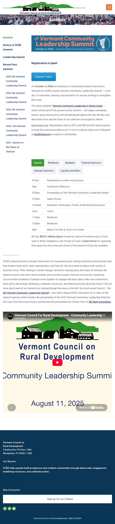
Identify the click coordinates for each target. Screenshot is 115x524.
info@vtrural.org (42, 134)
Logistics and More (70, 170)
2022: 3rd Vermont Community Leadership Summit (16, 131)
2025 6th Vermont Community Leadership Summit (16, 81)
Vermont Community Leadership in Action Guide (77, 105)
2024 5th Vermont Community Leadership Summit (16, 98)
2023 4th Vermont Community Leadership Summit (16, 114)
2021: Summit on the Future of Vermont (15, 147)
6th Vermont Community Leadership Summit (26, 292)
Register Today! (43, 76)
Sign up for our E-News (60, 499)
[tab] (37, 162)
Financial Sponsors (91, 162)
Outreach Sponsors (44, 170)
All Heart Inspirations (100, 301)
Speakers (70, 162)
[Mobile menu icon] (109, 7)
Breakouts (53, 162)
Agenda (38, 162)
